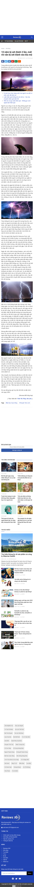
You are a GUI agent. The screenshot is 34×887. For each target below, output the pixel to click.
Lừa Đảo (29, 763)
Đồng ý (29, 873)
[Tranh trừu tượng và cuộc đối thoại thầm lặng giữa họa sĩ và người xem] (8, 487)
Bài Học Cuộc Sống (11, 403)
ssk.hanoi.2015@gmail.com (11, 827)
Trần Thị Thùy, (22, 398)
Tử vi (4, 854)
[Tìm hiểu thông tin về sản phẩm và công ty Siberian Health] (17, 542)
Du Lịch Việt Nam (19, 733)
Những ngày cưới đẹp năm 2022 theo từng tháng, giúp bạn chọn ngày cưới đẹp (23, 602)
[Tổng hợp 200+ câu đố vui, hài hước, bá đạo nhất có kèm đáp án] (7, 624)
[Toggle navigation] (32, 37)
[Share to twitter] (6, 61)
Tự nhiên (5, 852)
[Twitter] (16, 878)
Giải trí (5, 859)
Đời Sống (8, 48)
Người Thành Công (9, 752)
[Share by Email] (19, 61)
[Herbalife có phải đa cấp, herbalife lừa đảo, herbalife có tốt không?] (7, 613)
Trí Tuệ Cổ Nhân (9, 729)
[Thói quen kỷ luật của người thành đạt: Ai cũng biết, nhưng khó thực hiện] (8, 509)
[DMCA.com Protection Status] (17, 886)
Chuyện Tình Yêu (9, 744)
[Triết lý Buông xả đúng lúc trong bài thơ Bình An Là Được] (25, 467)
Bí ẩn (4, 856)
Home (2, 48)
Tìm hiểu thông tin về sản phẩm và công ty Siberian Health (16, 555)
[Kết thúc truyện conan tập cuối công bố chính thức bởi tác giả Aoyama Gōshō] (7, 574)
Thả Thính (7, 771)
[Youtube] (20, 878)
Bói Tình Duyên (8, 733)
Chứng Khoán (17, 767)
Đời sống (5, 850)
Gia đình (5, 858)
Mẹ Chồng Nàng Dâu (22, 755)
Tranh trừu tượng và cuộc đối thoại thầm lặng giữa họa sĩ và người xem (8, 498)
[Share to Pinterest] (12, 61)
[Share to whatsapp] (16, 61)
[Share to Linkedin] (9, 61)
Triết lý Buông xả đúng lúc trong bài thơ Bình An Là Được (25, 477)
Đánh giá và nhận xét (17, 450)
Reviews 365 (6, 848)
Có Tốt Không (26, 767)
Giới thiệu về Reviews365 (10, 837)
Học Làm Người (19, 725)
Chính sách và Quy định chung (11, 835)
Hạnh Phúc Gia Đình (16, 740)
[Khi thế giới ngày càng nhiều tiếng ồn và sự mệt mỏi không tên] (8, 467)
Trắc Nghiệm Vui (9, 725)
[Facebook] (13, 878)
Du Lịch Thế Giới (19, 729)
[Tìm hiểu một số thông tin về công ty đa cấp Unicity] (7, 582)
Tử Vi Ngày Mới (25, 759)
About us (5, 861)
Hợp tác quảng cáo (8, 839)
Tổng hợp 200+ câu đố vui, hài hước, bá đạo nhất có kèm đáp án (23, 623)
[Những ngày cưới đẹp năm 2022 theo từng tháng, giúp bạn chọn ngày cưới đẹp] (7, 603)
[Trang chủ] (17, 37)
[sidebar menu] (2, 37)
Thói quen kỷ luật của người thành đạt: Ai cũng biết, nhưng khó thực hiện (8, 520)
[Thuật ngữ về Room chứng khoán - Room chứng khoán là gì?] (7, 635)
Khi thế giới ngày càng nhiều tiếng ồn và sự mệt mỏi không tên (8, 477)
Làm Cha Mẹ (8, 737)
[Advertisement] (17, 17)
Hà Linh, (29, 398)
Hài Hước (7, 763)
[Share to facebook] (2, 61)
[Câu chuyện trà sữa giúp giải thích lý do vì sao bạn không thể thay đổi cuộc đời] (25, 509)
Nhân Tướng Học (20, 744)
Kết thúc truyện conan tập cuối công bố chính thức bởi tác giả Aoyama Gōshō (23, 570)
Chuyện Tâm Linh (25, 403)
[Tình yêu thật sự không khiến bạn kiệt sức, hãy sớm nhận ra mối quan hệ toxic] (25, 487)
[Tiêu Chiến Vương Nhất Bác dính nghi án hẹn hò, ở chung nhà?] (7, 645)
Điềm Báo (21, 763)
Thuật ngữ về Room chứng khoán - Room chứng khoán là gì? (22, 633)
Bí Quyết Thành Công (22, 752)
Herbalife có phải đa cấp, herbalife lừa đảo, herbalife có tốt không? (23, 612)
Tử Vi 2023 (15, 771)
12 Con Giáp (8, 748)
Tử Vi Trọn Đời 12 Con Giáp (12, 759)
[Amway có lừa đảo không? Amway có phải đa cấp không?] (7, 592)
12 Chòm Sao (8, 767)
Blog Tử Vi (14, 763)
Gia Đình (7, 740)
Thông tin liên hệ (8, 840)
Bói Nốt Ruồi (16, 737)
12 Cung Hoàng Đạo (18, 748)
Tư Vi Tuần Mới (26, 737)
